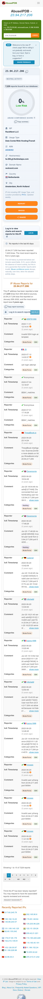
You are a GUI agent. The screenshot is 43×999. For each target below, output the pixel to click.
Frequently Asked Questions (26, 987)
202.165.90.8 (31, 914)
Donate (27, 990)
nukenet (30, 557)
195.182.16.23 (11, 919)
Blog (3, 987)
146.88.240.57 (11, 921)
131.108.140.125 (12, 928)
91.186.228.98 (11, 950)
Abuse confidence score (20, 269)
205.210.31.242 (32, 956)
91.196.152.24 (32, 947)
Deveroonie (32, 471)
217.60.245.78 (11, 912)
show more (34, 500)
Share (22, 217)
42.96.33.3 (9, 956)
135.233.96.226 (32, 923)
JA (25, 349)
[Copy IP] (27, 72)
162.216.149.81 (11, 940)
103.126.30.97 (11, 947)
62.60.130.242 (11, 931)
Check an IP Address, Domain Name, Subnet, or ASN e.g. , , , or (21, 26)
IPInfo (24, 194)
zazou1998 (31, 640)
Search (35, 312)
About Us (10, 987)
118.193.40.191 (32, 942)
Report (21, 203)
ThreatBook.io (30, 432)
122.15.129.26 (32, 928)
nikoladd (30, 599)
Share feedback (24, 62)
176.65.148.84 (32, 919)
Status (20, 990)
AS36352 (9, 150)
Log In (31, 233)
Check (35, 35)
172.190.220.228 (33, 938)
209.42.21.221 (32, 933)
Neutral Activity (15, 79)
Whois (21, 210)
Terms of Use (32, 981)
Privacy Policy (21, 984)
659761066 (31, 319)
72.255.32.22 (31, 952)
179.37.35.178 (11, 938)
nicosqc (30, 764)
